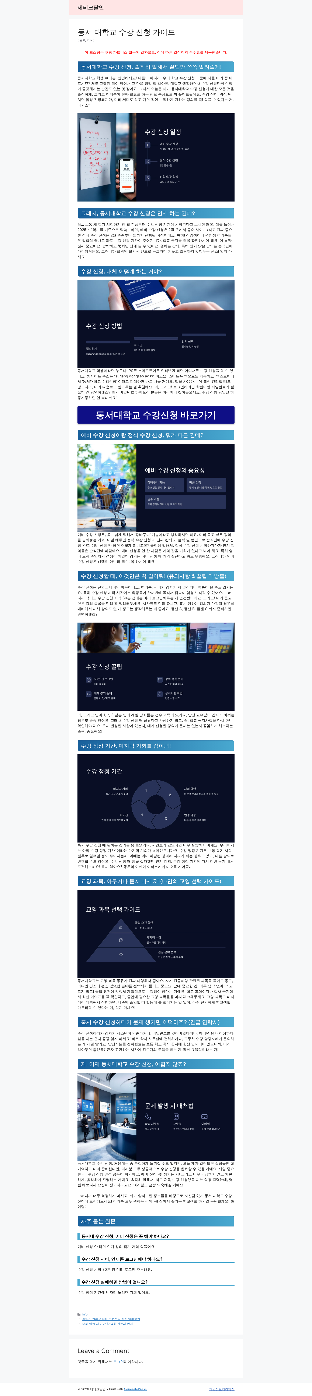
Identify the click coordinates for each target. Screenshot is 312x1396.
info (85, 1314)
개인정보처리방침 (222, 1389)
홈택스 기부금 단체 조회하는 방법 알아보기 (111, 1319)
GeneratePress (135, 1389)
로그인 (118, 1362)
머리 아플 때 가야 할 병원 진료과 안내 (107, 1323)
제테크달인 (90, 7)
